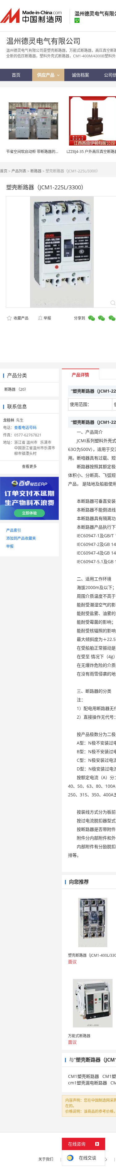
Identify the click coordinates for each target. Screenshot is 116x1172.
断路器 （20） (16, 389)
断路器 (35, 171)
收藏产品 (20, 318)
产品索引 (13, 530)
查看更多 (29, 466)
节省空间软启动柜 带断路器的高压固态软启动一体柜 (49, 151)
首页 (3, 171)
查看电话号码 (25, 427)
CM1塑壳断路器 (83, 1076)
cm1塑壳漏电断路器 (87, 1083)
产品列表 (18, 171)
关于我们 (45, 1159)
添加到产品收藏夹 (21, 538)
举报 (47, 318)
